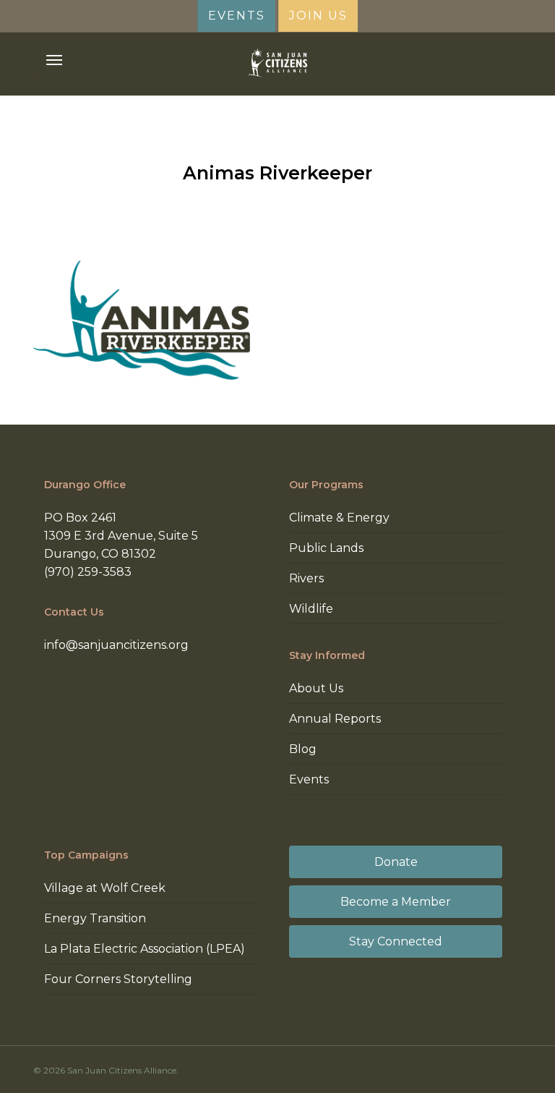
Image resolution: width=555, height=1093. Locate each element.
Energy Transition (95, 918)
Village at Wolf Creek (104, 888)
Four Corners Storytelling (118, 979)
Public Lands (326, 548)
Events (309, 779)
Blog (303, 749)
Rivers (306, 578)
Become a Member (395, 902)
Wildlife (311, 609)
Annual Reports (335, 719)
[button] (54, 60)
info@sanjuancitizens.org (116, 645)
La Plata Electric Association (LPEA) (144, 949)
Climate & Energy (339, 517)
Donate (396, 862)
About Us (316, 688)
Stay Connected (395, 941)
